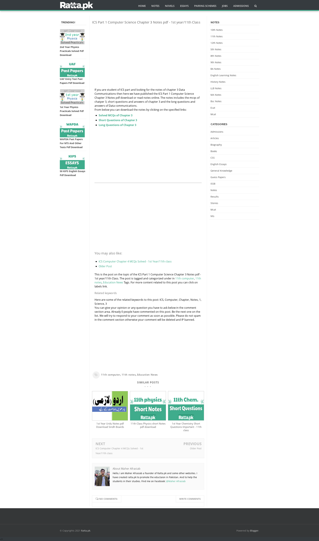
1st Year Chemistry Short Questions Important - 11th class (186, 427)
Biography (216, 144)
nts (212, 216)
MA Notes (216, 94)
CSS (213, 157)
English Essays (219, 164)
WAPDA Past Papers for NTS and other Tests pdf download (71, 143)
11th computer (184, 278)
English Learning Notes (223, 75)
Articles (215, 138)
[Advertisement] (148, 50)
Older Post (105, 266)
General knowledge (221, 170)
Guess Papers (218, 177)
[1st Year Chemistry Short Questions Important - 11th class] (186, 419)
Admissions (217, 131)
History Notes (218, 81)
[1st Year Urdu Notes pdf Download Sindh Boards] (110, 419)
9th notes (216, 62)
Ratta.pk (85, 530)
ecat (213, 107)
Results (215, 196)
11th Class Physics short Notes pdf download (148, 425)
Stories (214, 203)
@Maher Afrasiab (176, 481)
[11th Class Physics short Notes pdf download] (148, 419)
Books (214, 151)
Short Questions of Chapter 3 (118, 120)
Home (142, 5)
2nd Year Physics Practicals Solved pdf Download (72, 51)
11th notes (129, 374)
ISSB (213, 183)
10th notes (217, 29)
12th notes (217, 42)
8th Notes (216, 55)
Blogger (254, 530)
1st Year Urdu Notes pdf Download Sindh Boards (110, 425)
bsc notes (216, 101)
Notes (214, 190)
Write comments (190, 498)
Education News (113, 282)
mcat (213, 114)
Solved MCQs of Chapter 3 (115, 115)
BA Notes (216, 68)
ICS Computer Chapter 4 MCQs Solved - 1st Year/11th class (135, 261)
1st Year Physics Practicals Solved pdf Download (72, 111)
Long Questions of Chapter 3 (117, 125)
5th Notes (216, 49)
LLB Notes (216, 88)
